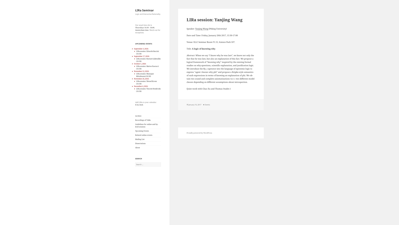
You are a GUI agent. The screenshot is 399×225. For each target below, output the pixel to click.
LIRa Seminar (144, 10)
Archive (138, 116)
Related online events (143, 135)
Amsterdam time (142, 30)
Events (207, 105)
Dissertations (140, 143)
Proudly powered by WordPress (199, 133)
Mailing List (140, 139)
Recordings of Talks (143, 120)
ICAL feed (139, 105)
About (137, 147)
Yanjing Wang (201, 28)
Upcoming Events (142, 131)
